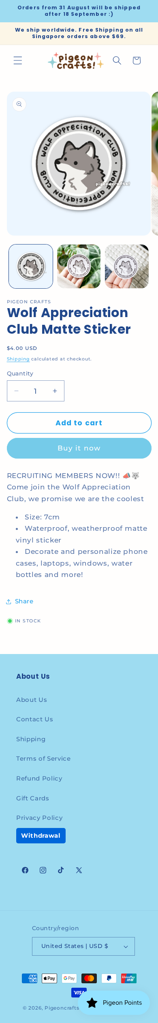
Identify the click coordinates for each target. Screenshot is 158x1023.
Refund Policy (39, 778)
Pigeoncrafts (62, 1008)
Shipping (18, 359)
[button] (18, 60)
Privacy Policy (39, 817)
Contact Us (34, 719)
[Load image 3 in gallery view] (127, 266)
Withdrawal (41, 835)
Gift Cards (32, 798)
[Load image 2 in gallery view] (79, 266)
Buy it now (79, 448)
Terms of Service (43, 758)
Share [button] (24, 601)
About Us (31, 699)
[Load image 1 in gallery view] (31, 266)
